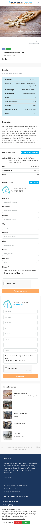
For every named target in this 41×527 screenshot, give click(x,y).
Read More (23, 517)
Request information (20, 291)
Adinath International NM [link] (20, 393)
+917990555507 (18, 191)
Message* (5, 267)
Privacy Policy (8, 505)
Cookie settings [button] (8, 523)
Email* (4, 250)
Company (5, 215)
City (3, 224)
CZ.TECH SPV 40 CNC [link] (19, 423)
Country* (5, 232)
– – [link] (14, 403)
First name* (6, 198)
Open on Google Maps (30, 152)
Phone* (4, 241)
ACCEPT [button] (26, 522)
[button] (31, 41)
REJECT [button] (18, 522)
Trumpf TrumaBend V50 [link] (20, 413)
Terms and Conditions (11, 502)
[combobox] (20, 237)
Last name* (6, 207)
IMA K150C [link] (17, 434)
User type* (5, 258)
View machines (34, 182)
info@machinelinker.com (13, 492)
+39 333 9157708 (11, 488)
